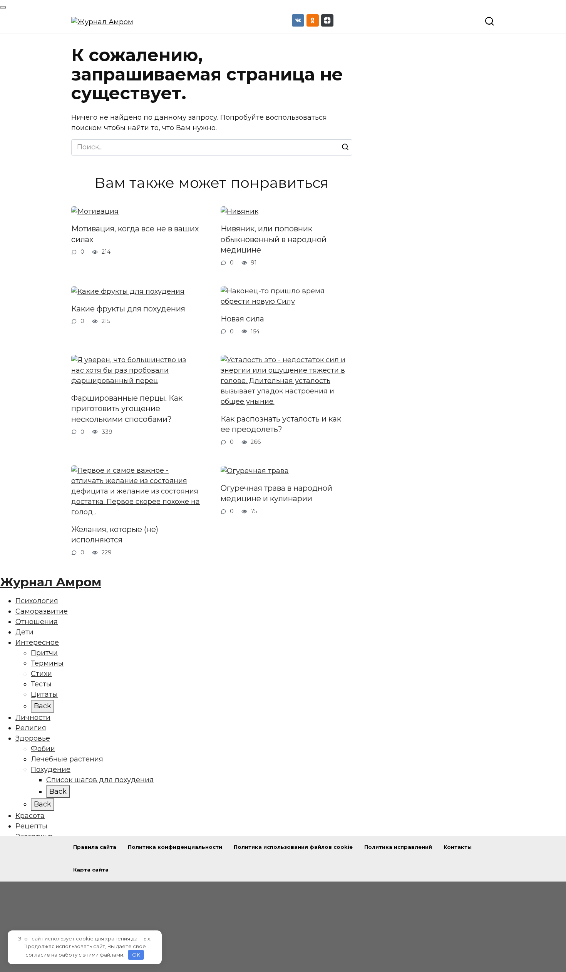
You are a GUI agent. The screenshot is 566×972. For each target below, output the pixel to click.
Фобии (43, 748)
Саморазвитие (41, 611)
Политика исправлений (398, 847)
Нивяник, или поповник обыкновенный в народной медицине (274, 239)
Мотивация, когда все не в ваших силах (135, 234)
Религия (30, 728)
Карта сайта (91, 870)
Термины (47, 663)
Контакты (458, 847)
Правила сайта (94, 847)
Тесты (41, 684)
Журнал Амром (50, 581)
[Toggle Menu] (3, 7)
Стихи (41, 673)
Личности (32, 717)
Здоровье (32, 738)
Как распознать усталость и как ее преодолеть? (281, 424)
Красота (30, 815)
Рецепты (31, 826)
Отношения (36, 621)
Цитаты (44, 694)
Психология (36, 601)
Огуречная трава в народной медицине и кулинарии (276, 493)
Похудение (50, 769)
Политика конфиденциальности (175, 847)
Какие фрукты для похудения (128, 308)
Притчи (44, 653)
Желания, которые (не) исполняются (114, 535)
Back (42, 706)
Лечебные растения (67, 759)
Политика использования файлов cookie (293, 847)
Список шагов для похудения (100, 780)
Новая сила (242, 318)
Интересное (37, 642)
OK (136, 955)
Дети (24, 632)
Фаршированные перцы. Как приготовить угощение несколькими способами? (127, 408)
